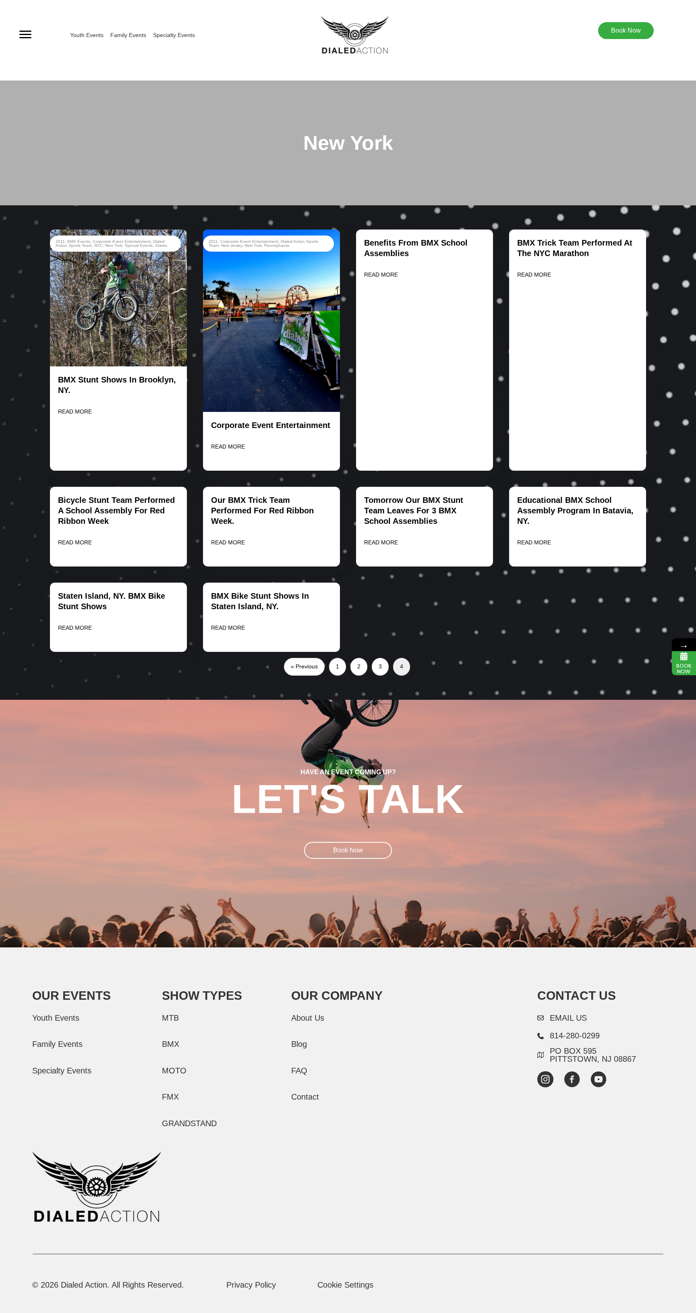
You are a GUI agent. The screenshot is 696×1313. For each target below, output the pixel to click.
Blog (299, 1044)
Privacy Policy (251, 1284)
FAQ (299, 1070)
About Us (307, 1017)
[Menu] (25, 34)
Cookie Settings (345, 1284)
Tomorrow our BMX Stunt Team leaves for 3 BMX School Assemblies (413, 510)
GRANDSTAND (189, 1123)
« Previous (304, 666)
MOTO (174, 1070)
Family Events (128, 35)
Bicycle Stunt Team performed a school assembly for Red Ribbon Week (116, 510)
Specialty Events (174, 35)
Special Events (139, 245)
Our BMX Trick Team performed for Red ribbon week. (262, 510)
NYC (98, 245)
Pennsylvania (276, 245)
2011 (60, 241)
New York (113, 245)
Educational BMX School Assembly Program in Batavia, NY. (575, 510)
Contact (305, 1096)
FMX (170, 1096)
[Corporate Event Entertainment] (271, 320)
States (161, 245)
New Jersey (231, 245)
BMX (170, 1044)
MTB (170, 1017)
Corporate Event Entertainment (122, 241)
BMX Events (78, 241)
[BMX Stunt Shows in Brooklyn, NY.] (118, 297)
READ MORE (75, 411)
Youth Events (87, 35)
